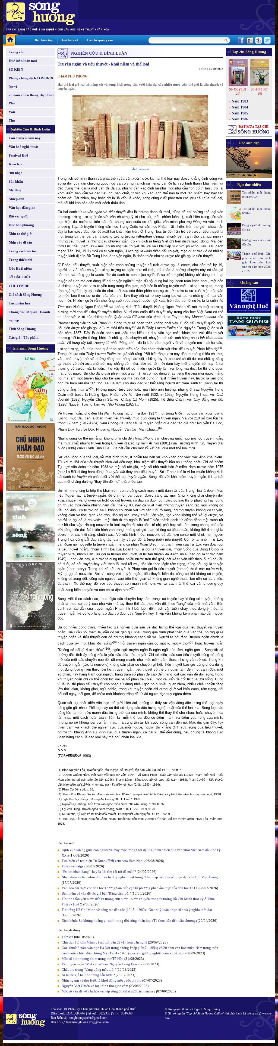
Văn (12, 112)
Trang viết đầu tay (23, 251)
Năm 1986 (240, 119)
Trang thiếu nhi (20, 260)
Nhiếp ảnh (16, 199)
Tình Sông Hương (22, 329)
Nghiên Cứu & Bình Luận (30, 129)
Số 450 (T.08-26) (238, 91)
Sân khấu (16, 181)
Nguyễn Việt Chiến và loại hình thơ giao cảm (95, 986)
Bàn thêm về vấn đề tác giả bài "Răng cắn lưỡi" (96, 893)
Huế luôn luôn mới (23, 61)
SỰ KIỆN (16, 69)
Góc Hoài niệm (20, 268)
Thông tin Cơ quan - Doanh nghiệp (29, 316)
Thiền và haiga (73, 866)
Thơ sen (67, 937)
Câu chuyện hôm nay (25, 138)
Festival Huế (18, 155)
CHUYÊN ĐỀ (19, 286)
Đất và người (19, 216)
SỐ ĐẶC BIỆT (20, 277)
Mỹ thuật (16, 190)
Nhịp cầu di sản (20, 242)
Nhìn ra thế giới (21, 234)
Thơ (12, 121)
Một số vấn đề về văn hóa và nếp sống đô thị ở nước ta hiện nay (108, 991)
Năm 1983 (240, 101)
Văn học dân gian (22, 208)
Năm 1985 (240, 113)
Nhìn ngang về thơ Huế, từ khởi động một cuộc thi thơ (101, 980)
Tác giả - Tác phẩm (24, 337)
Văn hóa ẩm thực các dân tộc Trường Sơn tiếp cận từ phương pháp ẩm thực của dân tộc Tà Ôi (130, 888)
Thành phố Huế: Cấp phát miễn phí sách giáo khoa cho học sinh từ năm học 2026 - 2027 (256, 262)
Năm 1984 (240, 107)
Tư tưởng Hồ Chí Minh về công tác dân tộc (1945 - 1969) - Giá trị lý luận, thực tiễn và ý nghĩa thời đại (137, 910)
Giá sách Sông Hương (25, 294)
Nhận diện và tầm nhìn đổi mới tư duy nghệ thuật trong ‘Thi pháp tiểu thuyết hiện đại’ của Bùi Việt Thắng (140, 877)
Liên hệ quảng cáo (100, 40)
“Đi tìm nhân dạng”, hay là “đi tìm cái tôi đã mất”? (99, 872)
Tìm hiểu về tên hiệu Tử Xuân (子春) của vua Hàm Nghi (103, 861)
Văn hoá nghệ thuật (23, 147)
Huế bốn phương (21, 225)
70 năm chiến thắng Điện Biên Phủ (31, 99)
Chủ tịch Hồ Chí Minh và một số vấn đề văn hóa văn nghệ (104, 942)
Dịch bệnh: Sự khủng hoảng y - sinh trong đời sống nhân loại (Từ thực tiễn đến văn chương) (129, 921)
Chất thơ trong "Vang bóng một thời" (89, 969)
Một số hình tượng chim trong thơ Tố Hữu (93, 959)
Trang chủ (16, 52)
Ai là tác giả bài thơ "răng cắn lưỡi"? (88, 975)
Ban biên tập (44, 40)
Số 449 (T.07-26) (260, 91)
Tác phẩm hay (20, 303)
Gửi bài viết (70, 40)
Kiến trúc (16, 164)
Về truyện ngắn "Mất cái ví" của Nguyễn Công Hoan (100, 964)
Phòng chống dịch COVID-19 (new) (31, 82)
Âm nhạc (15, 173)
